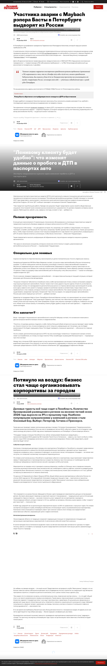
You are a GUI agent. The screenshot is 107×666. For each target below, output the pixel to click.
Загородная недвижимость (21, 635)
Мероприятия (64, 7)
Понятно (101, 662)
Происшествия (47, 129)
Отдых (77, 633)
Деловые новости (59, 359)
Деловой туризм (28, 633)
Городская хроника (73, 129)
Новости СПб (28, 129)
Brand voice (58, 635)
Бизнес (42, 635)
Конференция (49, 635)
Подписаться (54, 1)
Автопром (32, 359)
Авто (25, 359)
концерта (33, 57)
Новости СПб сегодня (81, 359)
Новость (20, 129)
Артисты (63, 129)
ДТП (39, 129)
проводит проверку (37, 107)
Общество (40, 359)
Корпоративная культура (66, 633)
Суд (35, 129)
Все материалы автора (37, 40)
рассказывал (64, 345)
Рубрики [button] (38, 7)
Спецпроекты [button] (50, 7)
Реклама (75, 7)
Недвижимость (34, 635)
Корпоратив (53, 633)
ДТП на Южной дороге (49, 53)
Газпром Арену (19, 57)
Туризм (37, 633)
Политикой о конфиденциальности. (46, 663)
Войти (98, 7)
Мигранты (56, 129)
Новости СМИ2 (18, 141)
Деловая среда (44, 633)
